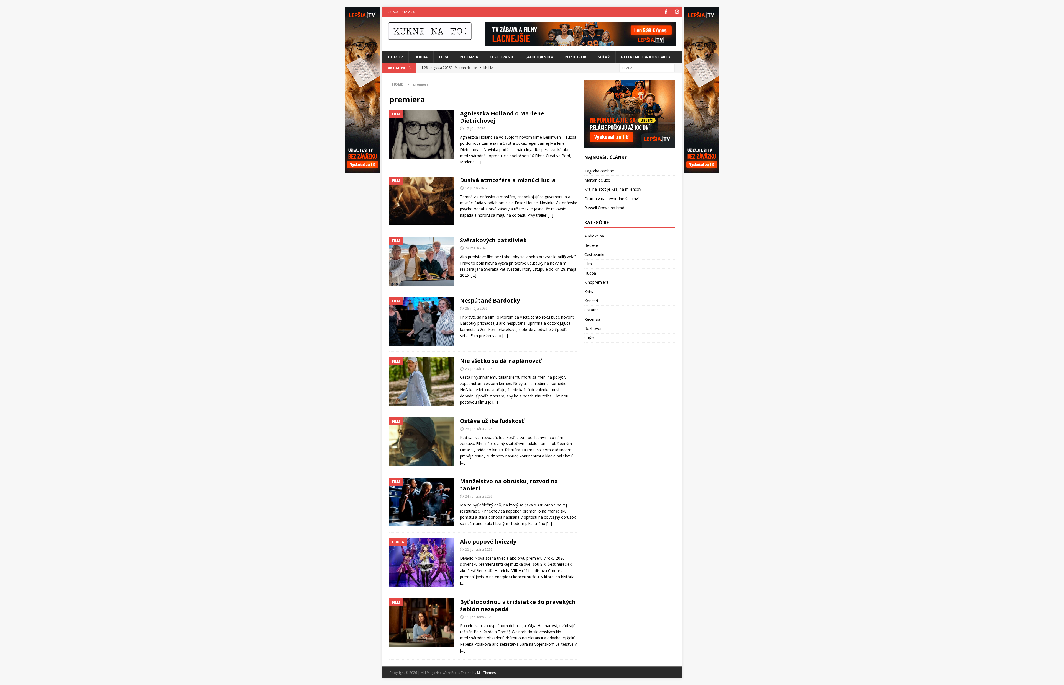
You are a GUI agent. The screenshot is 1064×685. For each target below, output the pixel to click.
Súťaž (604, 57)
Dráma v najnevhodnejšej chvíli (612, 198)
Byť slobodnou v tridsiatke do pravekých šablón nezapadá (518, 605)
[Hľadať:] (647, 67)
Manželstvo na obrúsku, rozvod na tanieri (509, 484)
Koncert (591, 300)
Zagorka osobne (599, 171)
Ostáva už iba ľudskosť (492, 421)
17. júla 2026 (475, 128)
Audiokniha (594, 236)
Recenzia (468, 57)
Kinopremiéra (596, 282)
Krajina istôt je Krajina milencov (612, 189)
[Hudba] (421, 562)
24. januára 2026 (478, 496)
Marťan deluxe (597, 180)
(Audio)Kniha (539, 57)
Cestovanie (502, 57)
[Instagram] (677, 12)
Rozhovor (575, 57)
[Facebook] (666, 12)
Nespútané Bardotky (490, 300)
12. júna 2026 (476, 187)
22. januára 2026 (478, 549)
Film (443, 57)
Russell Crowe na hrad (604, 207)
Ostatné (591, 309)
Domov (395, 57)
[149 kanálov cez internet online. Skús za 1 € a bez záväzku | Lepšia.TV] (580, 42)
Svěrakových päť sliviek (493, 240)
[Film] (421, 134)
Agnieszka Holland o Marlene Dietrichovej (502, 117)
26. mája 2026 (476, 308)
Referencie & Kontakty (646, 57)
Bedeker (591, 245)
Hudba (421, 57)
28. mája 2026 (476, 247)
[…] (478, 161)
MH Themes (486, 672)
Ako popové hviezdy (488, 541)
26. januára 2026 (478, 428)
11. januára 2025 (478, 616)
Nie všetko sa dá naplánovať (500, 361)
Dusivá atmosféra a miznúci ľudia (508, 180)
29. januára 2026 (478, 368)
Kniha (589, 291)
